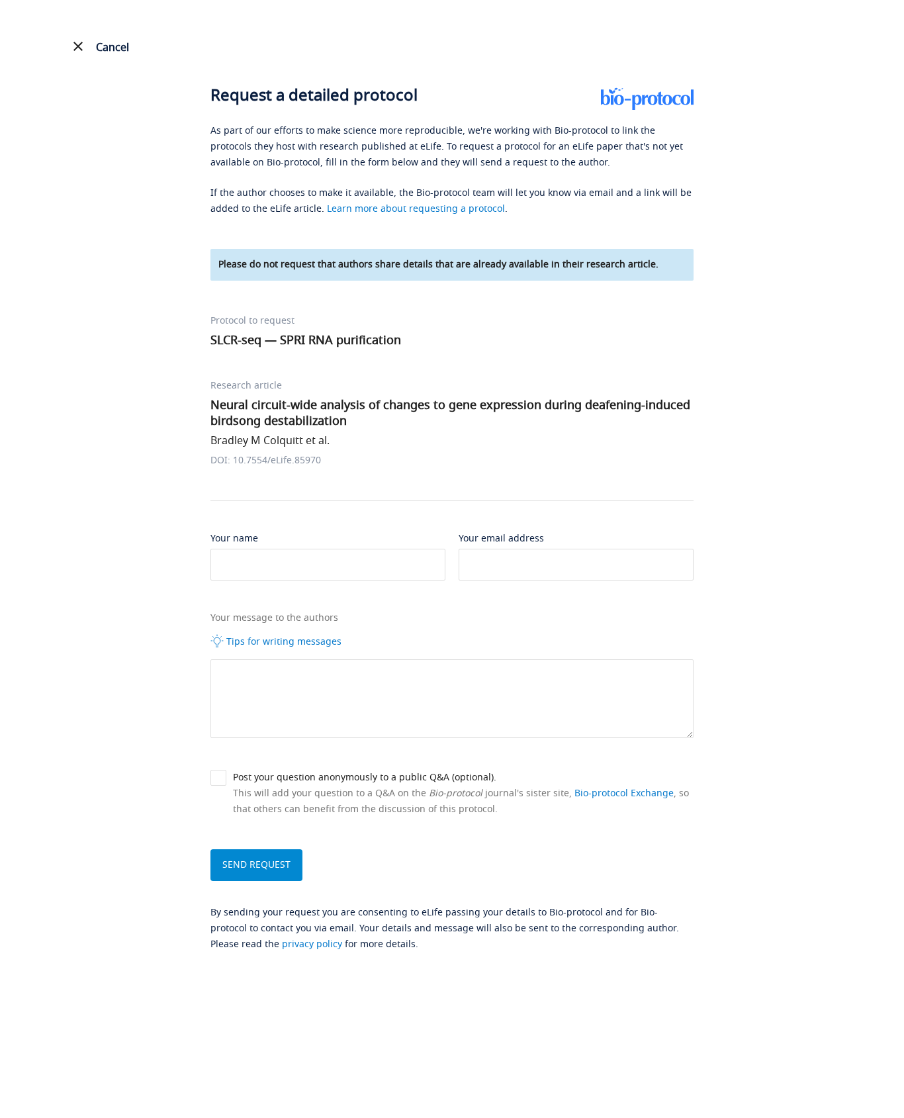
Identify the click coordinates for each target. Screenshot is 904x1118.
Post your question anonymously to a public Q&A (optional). (364, 777)
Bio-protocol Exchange (624, 793)
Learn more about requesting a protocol (416, 209)
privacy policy (312, 944)
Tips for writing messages (282, 642)
